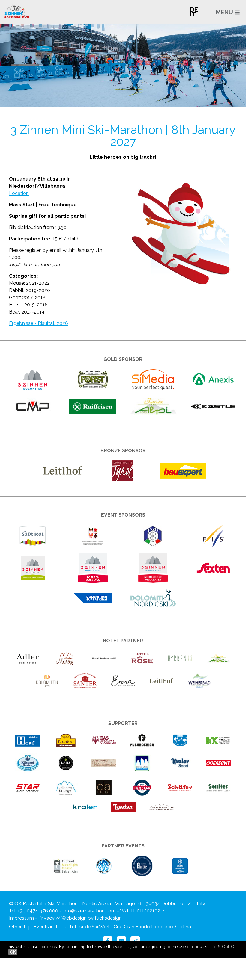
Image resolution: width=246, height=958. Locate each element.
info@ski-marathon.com (89, 911)
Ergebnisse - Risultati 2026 (38, 323)
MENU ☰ (228, 12)
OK (13, 952)
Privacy (46, 918)
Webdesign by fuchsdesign (92, 918)
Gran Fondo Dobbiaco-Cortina (157, 927)
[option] (123, 65)
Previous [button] (31, 62)
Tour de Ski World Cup (98, 927)
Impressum (21, 918)
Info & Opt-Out (223, 946)
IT (193, 14)
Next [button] (215, 62)
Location (19, 193)
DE (194, 9)
